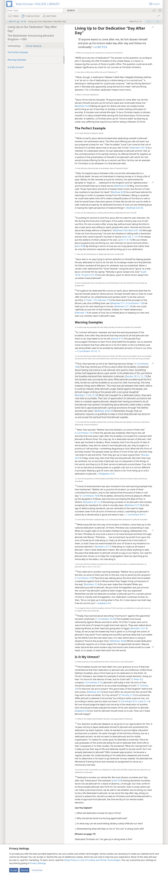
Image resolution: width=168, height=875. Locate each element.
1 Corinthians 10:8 (90, 495)
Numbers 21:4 (92, 584)
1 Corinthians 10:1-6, (87, 351)
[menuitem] (160, 10)
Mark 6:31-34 (134, 230)
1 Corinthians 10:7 (84, 432)
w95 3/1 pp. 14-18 (17, 21)
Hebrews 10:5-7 (138, 147)
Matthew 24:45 (118, 641)
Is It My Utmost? (16, 67)
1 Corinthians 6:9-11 (136, 514)
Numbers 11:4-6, (83, 395)
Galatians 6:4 (81, 710)
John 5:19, (89, 274)
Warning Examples (17, 59)
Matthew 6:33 (121, 185)
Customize (37, 870)
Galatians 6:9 (104, 603)
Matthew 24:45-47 (104, 410)
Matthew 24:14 (94, 691)
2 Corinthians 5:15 (93, 682)
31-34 (95, 395)
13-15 (137, 236)
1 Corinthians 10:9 (84, 578)
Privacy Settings (38, 863)
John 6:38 (80, 246)
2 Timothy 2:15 (127, 695)
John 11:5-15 (125, 239)
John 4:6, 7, (128, 236)
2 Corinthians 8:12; (128, 701)
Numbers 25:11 (103, 546)
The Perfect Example (18, 52)
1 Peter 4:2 (137, 679)
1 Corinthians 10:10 (105, 618)
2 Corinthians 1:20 (134, 303)
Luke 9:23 (117, 780)
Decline (24, 870)
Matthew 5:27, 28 (123, 306)
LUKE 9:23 (101, 47)
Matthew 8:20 (118, 192)
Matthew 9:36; (121, 230)
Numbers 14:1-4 (139, 628)
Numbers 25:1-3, (92, 502)
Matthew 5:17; (118, 303)
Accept (13, 870)
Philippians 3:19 (106, 473)
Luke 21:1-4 (143, 701)
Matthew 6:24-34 (134, 207)
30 (95, 274)
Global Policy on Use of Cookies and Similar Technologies (92, 860)
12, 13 (143, 376)
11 (98, 351)
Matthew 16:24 (82, 106)
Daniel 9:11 (117, 338)
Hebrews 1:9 (81, 312)
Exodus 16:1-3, (133, 376)
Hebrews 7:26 (104, 300)
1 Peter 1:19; (91, 300)
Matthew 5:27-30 (133, 505)
